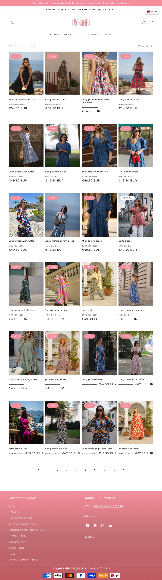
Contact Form (17, 541)
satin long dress (18, 448)
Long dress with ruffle (21, 171)
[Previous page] (39, 470)
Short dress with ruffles (22, 99)
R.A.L (12, 553)
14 (114, 469)
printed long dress (55, 379)
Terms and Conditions (23, 523)
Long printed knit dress (22, 310)
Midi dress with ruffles (95, 171)
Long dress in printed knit (97, 448)
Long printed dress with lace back (96, 101)
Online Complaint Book (24, 559)
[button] (12, 22)
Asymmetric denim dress (59, 241)
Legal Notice (17, 547)
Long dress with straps (131, 310)
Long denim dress (55, 171)
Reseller (90, 536)
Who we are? (17, 506)
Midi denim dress (128, 171)
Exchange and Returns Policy (27, 529)
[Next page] (123, 470)
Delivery (14, 511)
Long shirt (88, 310)
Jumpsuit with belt (56, 310)
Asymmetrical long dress (23, 379)
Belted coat (125, 241)
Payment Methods (20, 517)
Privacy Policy (17, 535)
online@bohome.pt (108, 506)
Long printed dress (56, 99)
